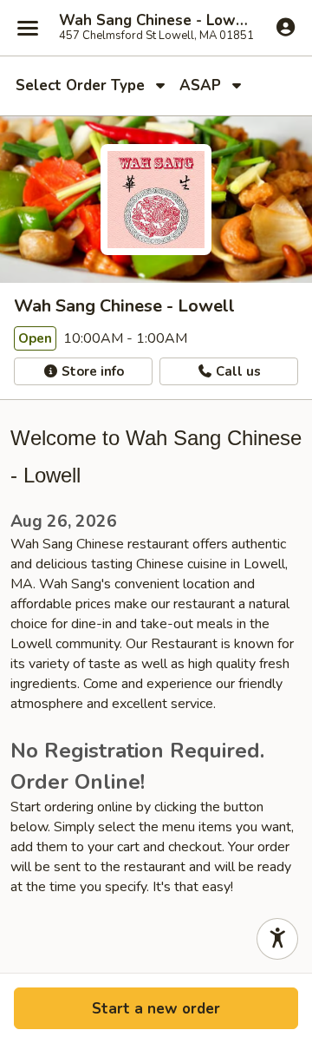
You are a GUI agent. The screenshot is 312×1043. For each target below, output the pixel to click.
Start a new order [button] (156, 1009)
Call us (236, 371)
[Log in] (285, 27)
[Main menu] (27, 28)
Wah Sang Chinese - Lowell (156, 21)
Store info (91, 371)
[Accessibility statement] (277, 939)
